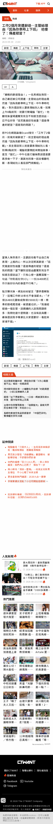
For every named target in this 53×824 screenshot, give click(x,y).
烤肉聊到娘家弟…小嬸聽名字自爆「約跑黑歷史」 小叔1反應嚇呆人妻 (26, 390)
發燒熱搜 (11, 775)
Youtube (28, 781)
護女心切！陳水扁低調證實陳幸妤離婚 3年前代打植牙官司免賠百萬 (10, 667)
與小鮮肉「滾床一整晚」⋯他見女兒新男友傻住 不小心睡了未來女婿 (29, 470)
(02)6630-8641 (33, 494)
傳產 (15, 48)
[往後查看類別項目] (46, 10)
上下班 (25, 48)
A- (13, 87)
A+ (5, 87)
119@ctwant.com (27, 496)
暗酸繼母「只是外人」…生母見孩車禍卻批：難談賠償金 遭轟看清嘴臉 (29, 448)
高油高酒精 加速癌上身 (10, 650)
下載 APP (40, 3)
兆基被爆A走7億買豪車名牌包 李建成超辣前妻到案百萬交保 (26, 720)
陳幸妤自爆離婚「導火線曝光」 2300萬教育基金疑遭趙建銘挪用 (42, 738)
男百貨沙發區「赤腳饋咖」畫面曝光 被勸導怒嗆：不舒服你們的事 (29, 456)
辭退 (6, 48)
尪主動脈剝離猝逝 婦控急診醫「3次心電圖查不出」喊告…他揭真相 (26, 382)
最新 (15, 10)
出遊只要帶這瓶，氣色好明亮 (26, 702)
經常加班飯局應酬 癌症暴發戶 (26, 632)
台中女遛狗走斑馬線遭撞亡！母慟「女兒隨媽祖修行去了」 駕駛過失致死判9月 (42, 632)
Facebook (12, 781)
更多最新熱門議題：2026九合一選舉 (27, 476)
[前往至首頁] (10, 3)
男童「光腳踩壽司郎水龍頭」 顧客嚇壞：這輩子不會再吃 (26, 685)
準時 (36, 48)
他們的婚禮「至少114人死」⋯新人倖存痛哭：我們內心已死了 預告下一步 (28, 463)
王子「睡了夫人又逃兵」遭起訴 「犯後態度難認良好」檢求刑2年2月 (10, 702)
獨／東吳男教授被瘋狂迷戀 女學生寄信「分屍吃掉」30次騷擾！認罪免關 (26, 650)
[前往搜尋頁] (48, 3)
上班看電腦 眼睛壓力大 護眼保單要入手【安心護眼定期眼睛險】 (42, 615)
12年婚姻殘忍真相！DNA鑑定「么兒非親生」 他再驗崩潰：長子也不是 (26, 738)
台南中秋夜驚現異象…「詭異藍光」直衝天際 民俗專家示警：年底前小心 (26, 406)
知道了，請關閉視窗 (43, 809)
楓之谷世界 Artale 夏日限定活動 (43, 650)
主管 (45, 48)
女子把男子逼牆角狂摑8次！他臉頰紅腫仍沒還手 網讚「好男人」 (26, 615)
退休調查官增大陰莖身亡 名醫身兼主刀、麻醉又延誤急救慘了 (10, 615)
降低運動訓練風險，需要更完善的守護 (26, 667)
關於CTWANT (11, 770)
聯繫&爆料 (27, 770)
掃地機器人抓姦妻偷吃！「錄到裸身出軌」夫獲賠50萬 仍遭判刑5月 (43, 667)
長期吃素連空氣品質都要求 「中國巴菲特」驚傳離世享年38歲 (26, 414)
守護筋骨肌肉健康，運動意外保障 (42, 720)
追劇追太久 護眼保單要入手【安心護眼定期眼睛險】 (10, 720)
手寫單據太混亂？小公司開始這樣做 (26, 481)
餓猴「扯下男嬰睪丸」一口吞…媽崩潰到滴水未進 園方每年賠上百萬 (26, 398)
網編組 (11, 38)
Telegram (12, 785)
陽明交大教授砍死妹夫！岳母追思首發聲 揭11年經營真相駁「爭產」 (10, 632)
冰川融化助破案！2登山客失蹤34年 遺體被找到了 (43, 702)
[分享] (3, 800)
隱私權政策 (8, 818)
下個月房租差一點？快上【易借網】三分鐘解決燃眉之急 (42, 685)
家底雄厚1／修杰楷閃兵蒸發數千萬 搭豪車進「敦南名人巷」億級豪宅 (10, 738)
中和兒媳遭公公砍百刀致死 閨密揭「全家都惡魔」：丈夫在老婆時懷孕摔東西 (10, 685)
